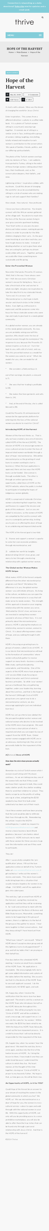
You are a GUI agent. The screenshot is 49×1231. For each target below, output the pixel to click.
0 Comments (33, 95)
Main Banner (22, 52)
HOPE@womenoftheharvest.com (20, 827)
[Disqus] (25, 1187)
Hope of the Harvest (19, 83)
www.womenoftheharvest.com (26, 870)
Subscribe (19, 6)
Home (11, 52)
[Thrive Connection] (25, 22)
